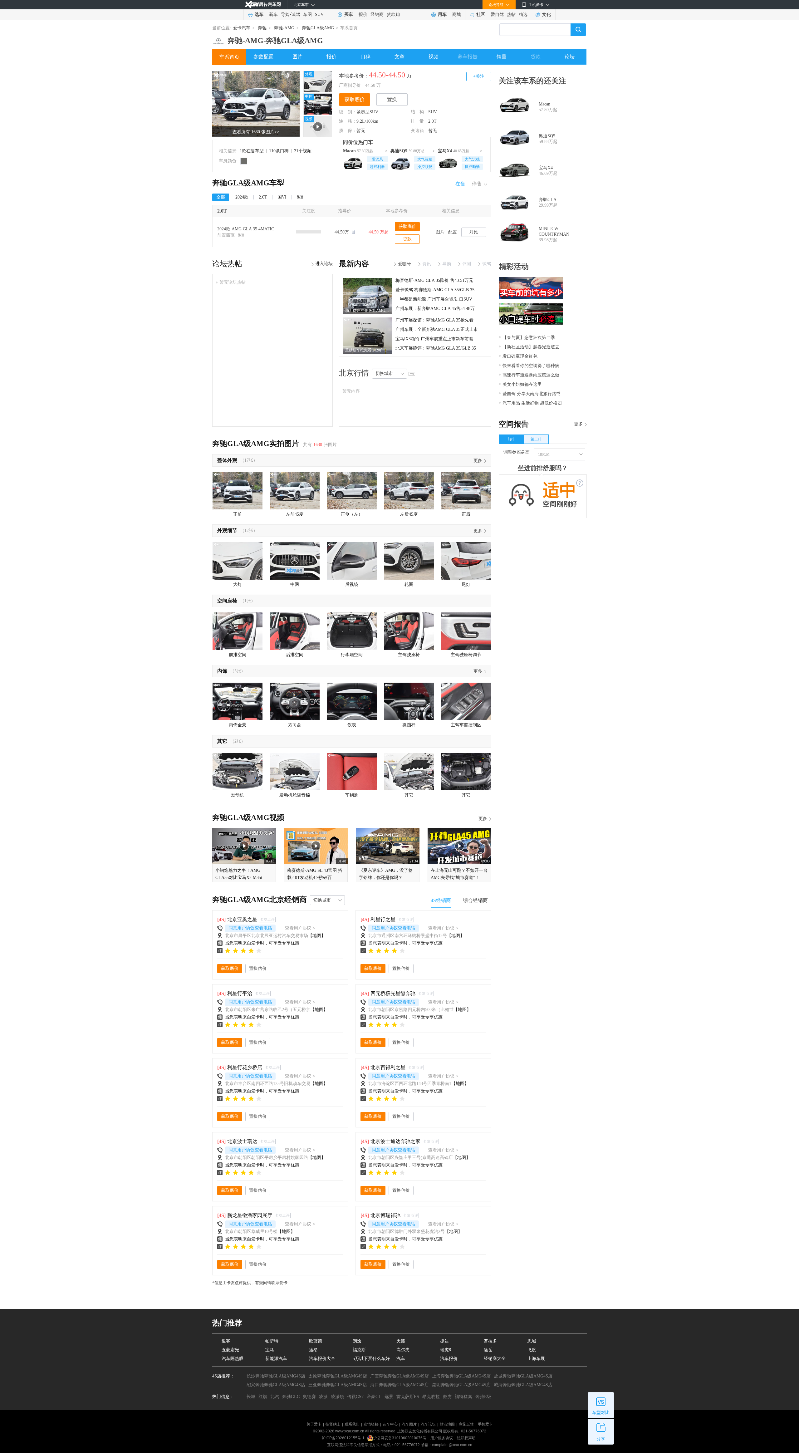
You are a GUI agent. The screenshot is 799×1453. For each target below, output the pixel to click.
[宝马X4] (448, 162)
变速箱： (419, 130)
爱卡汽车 (241, 28)
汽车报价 (449, 1358)
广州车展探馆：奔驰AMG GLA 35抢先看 (434, 320)
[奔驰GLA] (514, 202)
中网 (294, 584)
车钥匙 (351, 795)
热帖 (511, 14)
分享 (600, 1439)
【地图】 (317, 935)
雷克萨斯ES (407, 1396)
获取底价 (355, 99)
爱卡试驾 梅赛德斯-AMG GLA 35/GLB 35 (434, 289)
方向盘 (294, 725)
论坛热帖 (227, 264)
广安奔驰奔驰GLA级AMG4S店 (399, 1376)
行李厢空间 (352, 654)
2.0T (432, 121)
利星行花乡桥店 (244, 1067)
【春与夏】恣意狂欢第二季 (528, 337)
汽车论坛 (428, 1424)
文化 (546, 14)
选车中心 (390, 1424)
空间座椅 (227, 600)
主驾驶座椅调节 (466, 654)
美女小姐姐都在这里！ (524, 384)
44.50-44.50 (387, 75)
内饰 (222, 671)
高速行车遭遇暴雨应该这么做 (530, 375)
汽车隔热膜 (232, 1358)
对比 (473, 232)
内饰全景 (237, 725)
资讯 (426, 264)
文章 (399, 56)
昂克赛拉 (431, 1396)
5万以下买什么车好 (371, 1358)
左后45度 (409, 514)
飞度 (531, 1349)
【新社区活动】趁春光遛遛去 (530, 347)
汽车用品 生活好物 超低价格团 (532, 403)
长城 (251, 1396)
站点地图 (447, 1424)
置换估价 (258, 968)
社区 (480, 14)
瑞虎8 (445, 1349)
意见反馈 (466, 1424)
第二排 (536, 439)
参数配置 (263, 56)
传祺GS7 (355, 1396)
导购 (285, 14)
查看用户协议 (300, 928)
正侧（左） (352, 514)
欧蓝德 (315, 1341)
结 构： (419, 112)
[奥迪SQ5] (400, 162)
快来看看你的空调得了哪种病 (530, 365)
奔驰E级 (483, 1396)
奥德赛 (309, 1396)
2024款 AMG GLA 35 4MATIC (245, 229)
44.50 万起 (379, 232)
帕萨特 (271, 1341)
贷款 (536, 56)
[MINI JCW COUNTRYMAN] (514, 234)
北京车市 (301, 4)
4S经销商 (441, 900)
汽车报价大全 (322, 1358)
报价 (363, 14)
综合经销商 (475, 900)
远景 (389, 1396)
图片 (297, 56)
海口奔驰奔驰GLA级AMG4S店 (399, 1384)
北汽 (274, 1396)
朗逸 (357, 1341)
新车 (273, 14)
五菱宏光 (230, 1349)
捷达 (444, 1341)
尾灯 (466, 584)
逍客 (226, 1341)
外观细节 (227, 530)
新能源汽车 (276, 1358)
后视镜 (351, 584)
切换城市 (384, 373)
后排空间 (294, 654)
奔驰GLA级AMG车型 (248, 183)
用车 (442, 14)
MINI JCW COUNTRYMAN (554, 231)
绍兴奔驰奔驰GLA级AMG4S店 (276, 1384)
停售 (477, 183)
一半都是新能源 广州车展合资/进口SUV (433, 299)
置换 (392, 99)
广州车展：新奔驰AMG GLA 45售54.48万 (435, 308)
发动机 (237, 795)
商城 (456, 14)
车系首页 (229, 57)
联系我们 (352, 1424)
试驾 (295, 14)
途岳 (488, 1349)
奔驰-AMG (284, 28)
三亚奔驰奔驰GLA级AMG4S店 (337, 1384)
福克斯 (359, 1349)
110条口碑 (279, 151)
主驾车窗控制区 (466, 725)
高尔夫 (402, 1349)
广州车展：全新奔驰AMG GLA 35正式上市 (436, 329)
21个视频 (302, 151)
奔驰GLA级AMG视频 (248, 817)
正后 (466, 514)
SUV (319, 14)
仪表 (351, 725)
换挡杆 (408, 725)
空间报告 (514, 424)
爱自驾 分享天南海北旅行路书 (531, 393)
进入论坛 (324, 263)
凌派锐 (337, 1396)
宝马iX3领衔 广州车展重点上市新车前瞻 (434, 338)
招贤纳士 (333, 1424)
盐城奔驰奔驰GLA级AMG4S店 (523, 1376)
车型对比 (601, 1412)
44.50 (370, 85)
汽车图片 (409, 1424)
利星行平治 (239, 993)
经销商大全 (495, 1358)
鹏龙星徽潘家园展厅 (249, 1215)
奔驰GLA (547, 199)
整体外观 (227, 460)
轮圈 (408, 584)
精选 (523, 14)
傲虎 (447, 1396)
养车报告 (468, 56)
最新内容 (354, 264)
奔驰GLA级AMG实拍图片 (255, 443)
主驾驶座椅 (409, 654)
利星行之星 (382, 919)
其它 (222, 741)
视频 (434, 56)
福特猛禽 (463, 1396)
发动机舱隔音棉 (294, 795)
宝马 (269, 1349)
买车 (348, 14)
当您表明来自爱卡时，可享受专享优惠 (262, 943)
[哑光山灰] (244, 161)
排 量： (419, 121)
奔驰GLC (291, 1396)
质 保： (347, 130)
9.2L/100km (367, 121)
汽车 (400, 1358)
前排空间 (237, 654)
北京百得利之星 (387, 1067)
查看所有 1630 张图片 (256, 132)
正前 (237, 514)
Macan (349, 151)
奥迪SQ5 (398, 151)
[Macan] (353, 162)
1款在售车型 (252, 151)
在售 (460, 183)
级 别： (347, 112)
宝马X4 (445, 151)
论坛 (570, 56)
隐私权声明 (466, 1438)
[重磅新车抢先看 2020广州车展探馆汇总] (367, 319)
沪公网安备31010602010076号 (400, 1438)
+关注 (478, 76)
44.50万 (342, 232)
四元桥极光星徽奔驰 (392, 993)
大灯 (237, 584)
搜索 (578, 29)
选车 (259, 14)
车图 (307, 14)
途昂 (313, 1349)
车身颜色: (228, 161)
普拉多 (490, 1341)
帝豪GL (374, 1396)
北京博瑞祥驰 (385, 1215)
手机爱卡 (485, 1424)
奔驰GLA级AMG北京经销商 (259, 900)
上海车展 (536, 1358)
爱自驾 (497, 14)
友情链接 (371, 1424)
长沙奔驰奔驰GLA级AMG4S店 (276, 1376)
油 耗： (347, 121)
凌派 (323, 1396)
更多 (477, 460)
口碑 (365, 56)
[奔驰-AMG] (218, 39)
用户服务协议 (442, 1438)
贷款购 (393, 14)
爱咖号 (404, 264)
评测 (466, 264)
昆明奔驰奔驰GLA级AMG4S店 (461, 1384)
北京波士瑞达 (242, 1141)
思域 (531, 1341)
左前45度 (294, 514)
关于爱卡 (313, 1424)
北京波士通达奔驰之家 (395, 1141)
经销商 (377, 14)
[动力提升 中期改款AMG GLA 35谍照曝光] (367, 280)
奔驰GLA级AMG (318, 28)
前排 (511, 439)
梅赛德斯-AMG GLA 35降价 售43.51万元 (434, 280)
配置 (452, 232)
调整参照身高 (516, 452)
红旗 (262, 1396)
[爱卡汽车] (263, 4)
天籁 (400, 1341)
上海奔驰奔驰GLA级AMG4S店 (461, 1376)
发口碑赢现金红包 (519, 356)
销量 (502, 56)
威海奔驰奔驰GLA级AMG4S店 (523, 1384)
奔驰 (262, 28)
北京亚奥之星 (242, 919)
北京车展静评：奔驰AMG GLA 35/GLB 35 (435, 348)
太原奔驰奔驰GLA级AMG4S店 (337, 1376)
